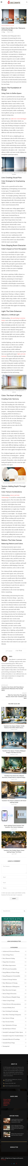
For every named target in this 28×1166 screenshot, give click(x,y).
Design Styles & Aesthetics (14, 962)
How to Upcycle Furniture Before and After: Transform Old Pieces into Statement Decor (17, 1127)
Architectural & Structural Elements (14, 951)
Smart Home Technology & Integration (14, 1014)
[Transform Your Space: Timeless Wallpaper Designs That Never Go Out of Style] (14, 740)
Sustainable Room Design (14, 1043)
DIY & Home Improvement (14, 965)
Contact (5, 1105)
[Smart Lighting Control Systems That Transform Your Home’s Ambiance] (14, 814)
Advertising (6, 1102)
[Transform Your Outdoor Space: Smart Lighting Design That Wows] (14, 839)
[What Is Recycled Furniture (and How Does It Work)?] (6, 1134)
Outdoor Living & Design (14, 1000)
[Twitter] (14, 1164)
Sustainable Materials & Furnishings (14, 1039)
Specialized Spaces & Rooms (14, 1029)
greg (4, 32)
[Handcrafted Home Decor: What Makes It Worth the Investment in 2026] (6, 1120)
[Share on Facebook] (16, 651)
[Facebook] (12, 1164)
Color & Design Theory (14, 955)
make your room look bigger (18, 119)
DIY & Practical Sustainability (14, 969)
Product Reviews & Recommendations (14, 1004)
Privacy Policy (7, 1099)
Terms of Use (6, 1101)
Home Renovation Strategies (14, 990)
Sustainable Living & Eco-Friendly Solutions (14, 1036)
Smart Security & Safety (14, 1022)
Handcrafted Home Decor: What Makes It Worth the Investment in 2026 (17, 1121)
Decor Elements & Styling (14, 958)
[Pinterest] (16, 1164)
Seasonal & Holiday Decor (14, 1007)
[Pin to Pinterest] (19, 651)
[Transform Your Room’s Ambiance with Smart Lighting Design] (14, 790)
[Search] (26, 2)
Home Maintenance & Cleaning (14, 983)
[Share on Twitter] (17, 651)
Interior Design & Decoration (14, 993)
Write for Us (6, 1103)
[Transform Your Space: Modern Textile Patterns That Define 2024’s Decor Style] (14, 715)
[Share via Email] (21, 651)
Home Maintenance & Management (14, 986)
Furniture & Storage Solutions (14, 979)
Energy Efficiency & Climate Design (14, 972)
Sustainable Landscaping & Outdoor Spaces (14, 1032)
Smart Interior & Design (14, 1018)
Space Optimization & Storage (14, 1025)
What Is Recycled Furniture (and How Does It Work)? (17, 1134)
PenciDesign (3, 1159)
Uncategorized (14, 1046)
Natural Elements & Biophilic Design (14, 997)
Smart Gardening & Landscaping (14, 1011)
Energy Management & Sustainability (14, 976)
